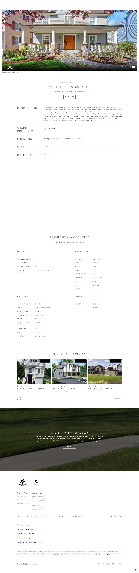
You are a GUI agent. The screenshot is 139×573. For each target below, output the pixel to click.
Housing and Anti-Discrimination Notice (29, 542)
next (12, 67)
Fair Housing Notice (23, 525)
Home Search (47, 516)
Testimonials (63, 516)
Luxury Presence (32, 564)
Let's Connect (79, 516)
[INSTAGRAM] (115, 516)
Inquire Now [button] (69, 97)
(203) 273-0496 (22, 496)
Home (19, 516)
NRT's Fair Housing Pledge (25, 529)
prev (8, 67)
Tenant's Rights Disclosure (25, 533)
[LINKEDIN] (120, 516)
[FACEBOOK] (111, 516)
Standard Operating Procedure (27, 538)
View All (117, 398)
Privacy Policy (117, 564)
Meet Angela (32, 516)
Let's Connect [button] (69, 446)
